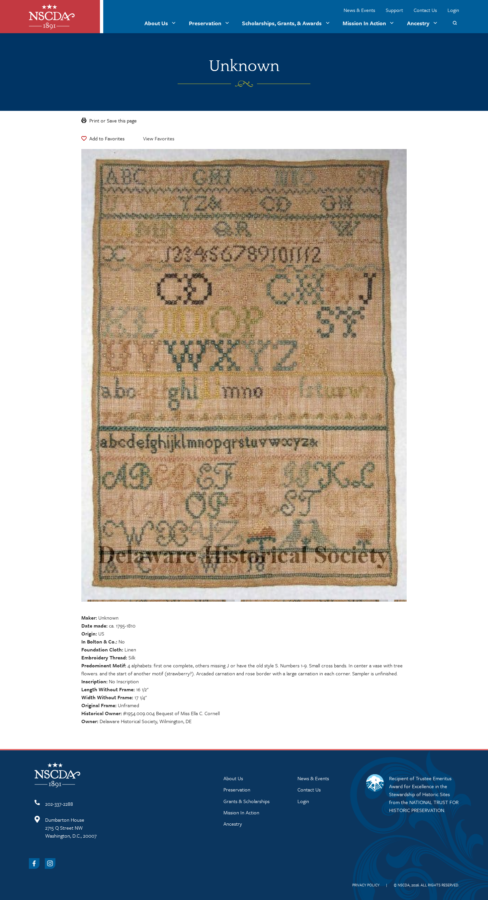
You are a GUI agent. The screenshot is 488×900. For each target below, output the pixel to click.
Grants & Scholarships (246, 801)
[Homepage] (52, 17)
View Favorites (158, 138)
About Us (156, 23)
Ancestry (418, 23)
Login (453, 10)
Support (394, 10)
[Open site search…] (454, 23)
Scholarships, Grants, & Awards (282, 23)
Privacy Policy (365, 885)
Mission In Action (364, 23)
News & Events (359, 10)
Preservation (205, 23)
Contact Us (425, 10)
